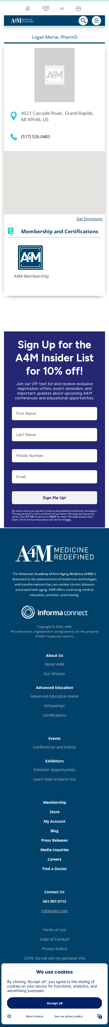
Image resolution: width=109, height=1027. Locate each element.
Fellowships (54, 705)
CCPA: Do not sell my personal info (54, 958)
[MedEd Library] (29, 9)
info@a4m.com (54, 910)
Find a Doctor (54, 868)
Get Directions (89, 218)
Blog (54, 830)
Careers (54, 859)
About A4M (54, 664)
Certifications (54, 715)
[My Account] (79, 9)
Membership (54, 802)
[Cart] (63, 9)
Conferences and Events (54, 747)
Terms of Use (54, 929)
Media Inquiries (54, 849)
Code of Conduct (54, 939)
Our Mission (54, 673)
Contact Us (54, 891)
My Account (54, 821)
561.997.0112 (54, 901)
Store (55, 811)
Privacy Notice (54, 948)
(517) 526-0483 (35, 137)
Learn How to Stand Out (54, 779)
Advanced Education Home (54, 696)
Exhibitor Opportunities (54, 769)
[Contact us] (46, 9)
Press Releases (54, 840)
